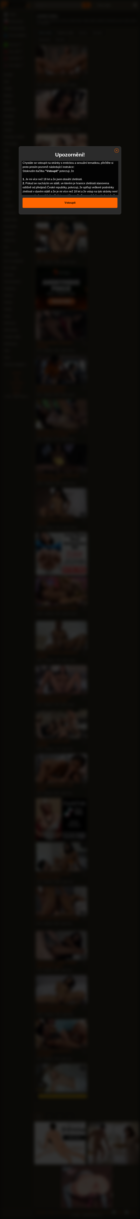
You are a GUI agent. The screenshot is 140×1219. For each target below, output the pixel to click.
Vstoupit (70, 202)
